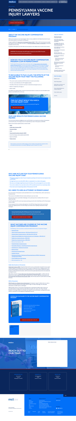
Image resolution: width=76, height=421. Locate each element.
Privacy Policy (29, 412)
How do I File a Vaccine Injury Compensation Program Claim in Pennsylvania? (59, 40)
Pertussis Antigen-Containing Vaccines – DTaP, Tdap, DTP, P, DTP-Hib (24, 234)
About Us (43, 1)
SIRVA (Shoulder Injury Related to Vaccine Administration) (19, 283)
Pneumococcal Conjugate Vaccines (18, 251)
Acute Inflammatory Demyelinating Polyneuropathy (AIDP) (19, 276)
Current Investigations (37, 1)
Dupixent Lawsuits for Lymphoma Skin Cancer (45, 406)
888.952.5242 (58, 400)
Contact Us (53, 1)
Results (21, 1)
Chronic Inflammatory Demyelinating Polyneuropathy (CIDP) (29, 273)
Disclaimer (34, 411)
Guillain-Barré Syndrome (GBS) (14, 267)
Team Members (31, 401)
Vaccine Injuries (24, 1)
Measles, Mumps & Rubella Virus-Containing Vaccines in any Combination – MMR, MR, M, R (28, 236)
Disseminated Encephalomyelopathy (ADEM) (18, 133)
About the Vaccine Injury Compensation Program (58, 37)
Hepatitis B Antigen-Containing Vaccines (19, 243)
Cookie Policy (39, 412)
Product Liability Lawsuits (58, 92)
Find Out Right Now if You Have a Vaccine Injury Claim (59, 48)
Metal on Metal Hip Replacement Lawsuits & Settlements (59, 89)
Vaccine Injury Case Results (32, 403)
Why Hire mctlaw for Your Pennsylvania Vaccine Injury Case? (59, 53)
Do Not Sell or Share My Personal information (51, 412)
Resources (48, 1)
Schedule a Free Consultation (16, 22)
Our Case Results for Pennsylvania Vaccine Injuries (59, 50)
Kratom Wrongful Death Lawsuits (43, 403)
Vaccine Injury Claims (42, 400)
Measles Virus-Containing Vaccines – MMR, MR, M (21, 240)
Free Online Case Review (17, 107)
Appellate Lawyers (57, 78)
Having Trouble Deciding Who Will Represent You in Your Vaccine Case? (59, 59)
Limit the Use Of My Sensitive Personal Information (60, 412)
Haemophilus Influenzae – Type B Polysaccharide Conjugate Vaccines (24, 245)
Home (9, 29)
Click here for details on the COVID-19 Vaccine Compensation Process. (20, 53)
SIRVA (11, 125)
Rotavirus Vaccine (15, 249)
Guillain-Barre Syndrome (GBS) (15, 127)
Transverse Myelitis (13, 129)
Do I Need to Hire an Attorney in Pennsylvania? (59, 56)
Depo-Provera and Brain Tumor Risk (44, 405)
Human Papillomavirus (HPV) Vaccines (19, 258)
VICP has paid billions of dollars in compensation (37, 43)
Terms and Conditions (44, 412)
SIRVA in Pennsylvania (58, 68)
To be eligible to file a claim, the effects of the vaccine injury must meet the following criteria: (59, 44)
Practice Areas (31, 1)
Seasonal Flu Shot (15, 230)
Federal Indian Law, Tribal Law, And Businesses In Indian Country (59, 85)
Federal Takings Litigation (58, 81)
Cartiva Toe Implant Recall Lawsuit (43, 404)
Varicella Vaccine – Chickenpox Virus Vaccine (20, 247)
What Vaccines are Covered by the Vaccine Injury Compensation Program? (59, 63)
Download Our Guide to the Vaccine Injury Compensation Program (59, 71)
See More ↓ (56, 95)
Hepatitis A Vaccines (15, 253)
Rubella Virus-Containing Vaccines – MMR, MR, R (21, 238)
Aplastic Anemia (13, 138)
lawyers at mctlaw (14, 177)
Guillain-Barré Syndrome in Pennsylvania (59, 66)
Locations (13, 29)
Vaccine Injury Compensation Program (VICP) (26, 42)
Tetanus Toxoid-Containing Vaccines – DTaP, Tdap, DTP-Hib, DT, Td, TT (25, 232)
